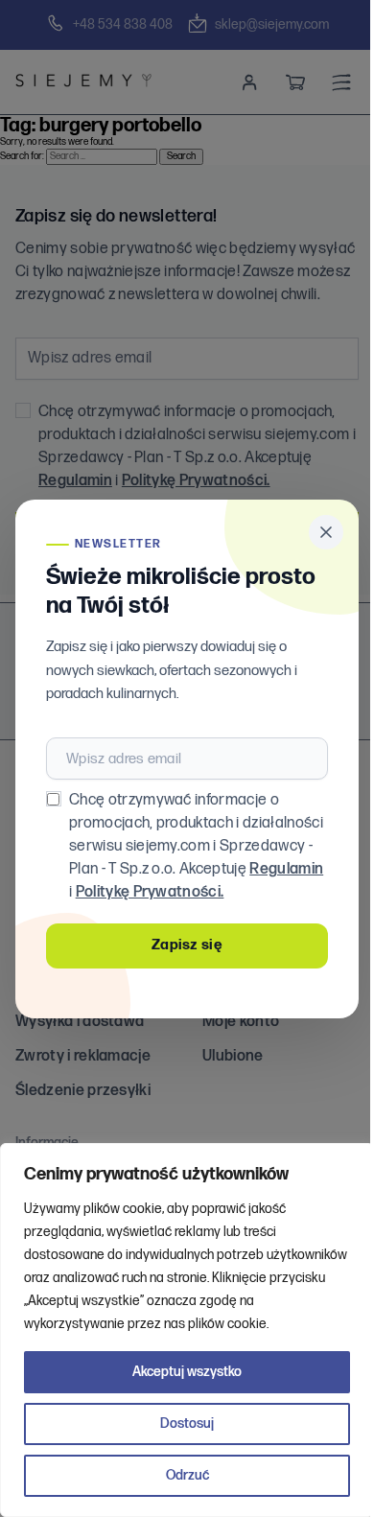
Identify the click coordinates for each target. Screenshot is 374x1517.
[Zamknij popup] (326, 532)
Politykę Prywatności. (150, 892)
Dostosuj (187, 1423)
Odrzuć (187, 1475)
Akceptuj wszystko (187, 1372)
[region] (187, 1330)
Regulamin (286, 869)
